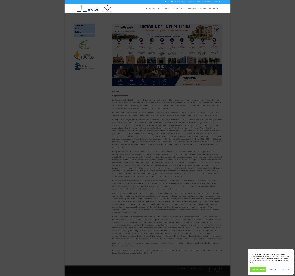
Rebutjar (273, 269)
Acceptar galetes (258, 269)
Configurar (286, 269)
